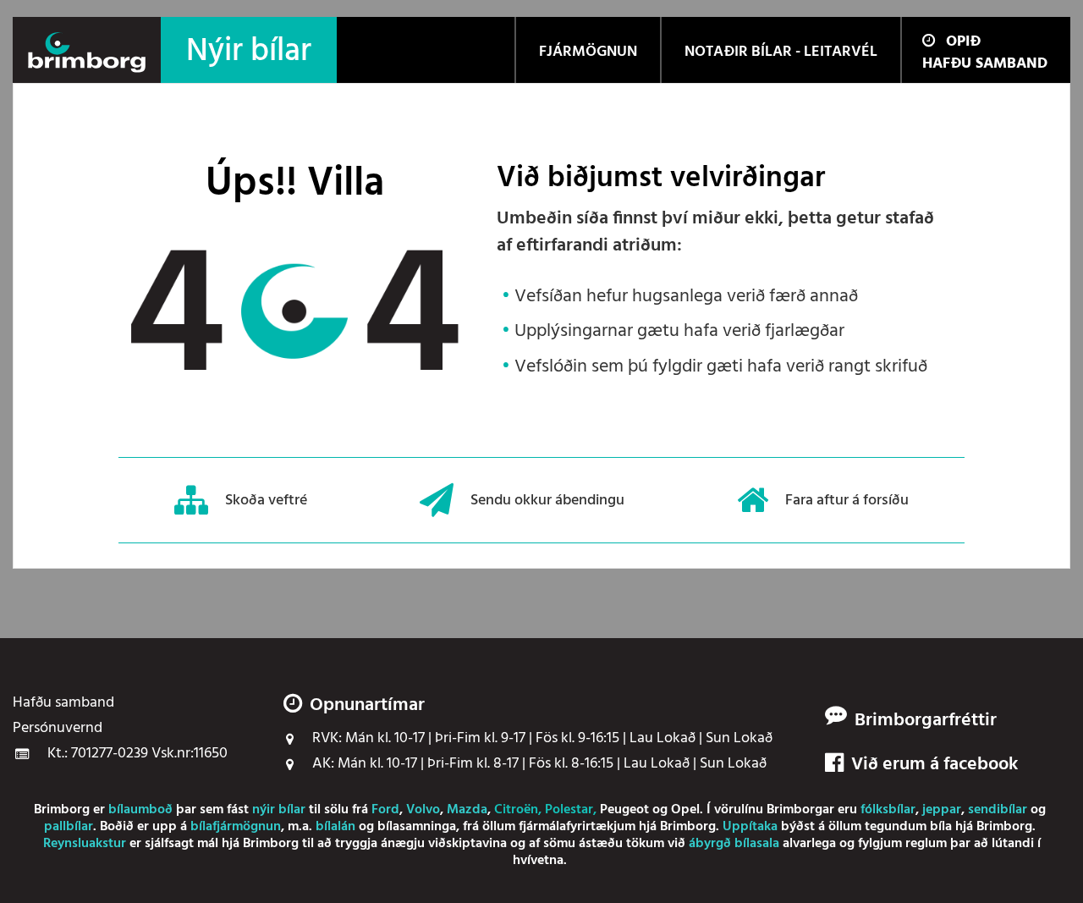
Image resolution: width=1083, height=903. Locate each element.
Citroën (516, 809)
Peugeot (624, 809)
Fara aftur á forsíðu (847, 499)
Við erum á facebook (934, 765)
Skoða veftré (266, 499)
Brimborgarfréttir (926, 721)
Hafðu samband (984, 64)
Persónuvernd (57, 729)
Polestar (569, 809)
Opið (963, 42)
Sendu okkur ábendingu (547, 499)
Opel (685, 809)
